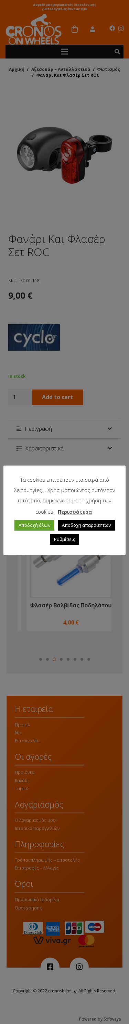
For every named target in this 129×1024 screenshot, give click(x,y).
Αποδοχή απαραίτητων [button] (86, 525)
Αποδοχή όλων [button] (34, 525)
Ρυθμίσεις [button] (64, 539)
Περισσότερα (75, 511)
